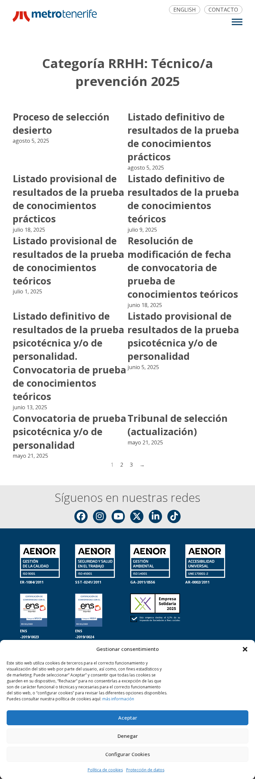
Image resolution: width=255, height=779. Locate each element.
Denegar (128, 736)
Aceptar (127, 717)
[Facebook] (81, 516)
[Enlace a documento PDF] (155, 616)
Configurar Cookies (127, 754)
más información (118, 699)
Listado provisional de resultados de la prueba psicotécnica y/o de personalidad (183, 335)
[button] (245, 649)
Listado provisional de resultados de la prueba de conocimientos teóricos (68, 260)
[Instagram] (99, 516)
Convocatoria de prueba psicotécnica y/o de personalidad (69, 431)
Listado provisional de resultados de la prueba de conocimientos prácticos (68, 198)
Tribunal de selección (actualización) (178, 425)
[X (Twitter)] (136, 516)
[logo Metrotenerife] (55, 17)
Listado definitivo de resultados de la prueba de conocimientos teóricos (183, 198)
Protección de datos (145, 770)
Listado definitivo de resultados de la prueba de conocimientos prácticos (183, 136)
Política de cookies (105, 770)
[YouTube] (118, 516)
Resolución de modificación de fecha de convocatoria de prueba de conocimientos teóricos (183, 267)
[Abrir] (237, 22)
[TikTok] (174, 516)
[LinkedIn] (155, 516)
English (184, 10)
